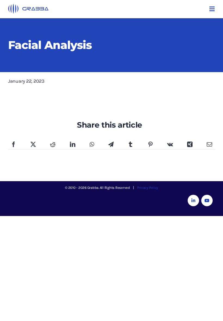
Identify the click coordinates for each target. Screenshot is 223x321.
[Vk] (170, 144)
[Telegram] (111, 144)
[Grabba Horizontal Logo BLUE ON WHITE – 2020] (28, 6)
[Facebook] (13, 144)
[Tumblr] (130, 144)
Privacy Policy (147, 188)
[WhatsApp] (92, 144)
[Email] (209, 144)
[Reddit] (52, 144)
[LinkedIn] (72, 144)
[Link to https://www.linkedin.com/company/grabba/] (193, 200)
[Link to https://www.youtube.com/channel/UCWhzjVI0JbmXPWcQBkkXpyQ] (207, 200)
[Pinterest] (150, 144)
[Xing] (189, 144)
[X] (33, 144)
